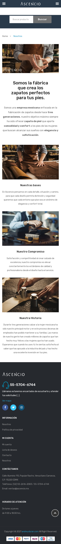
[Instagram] (21, 407)
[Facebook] (5, 407)
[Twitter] (13, 407)
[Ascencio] (13, 374)
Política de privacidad (12, 430)
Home (5, 36)
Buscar (42, 19)
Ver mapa (6, 401)
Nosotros (6, 424)
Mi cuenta (7, 444)
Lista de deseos (9, 450)
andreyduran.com (30, 531)
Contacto (7, 455)
